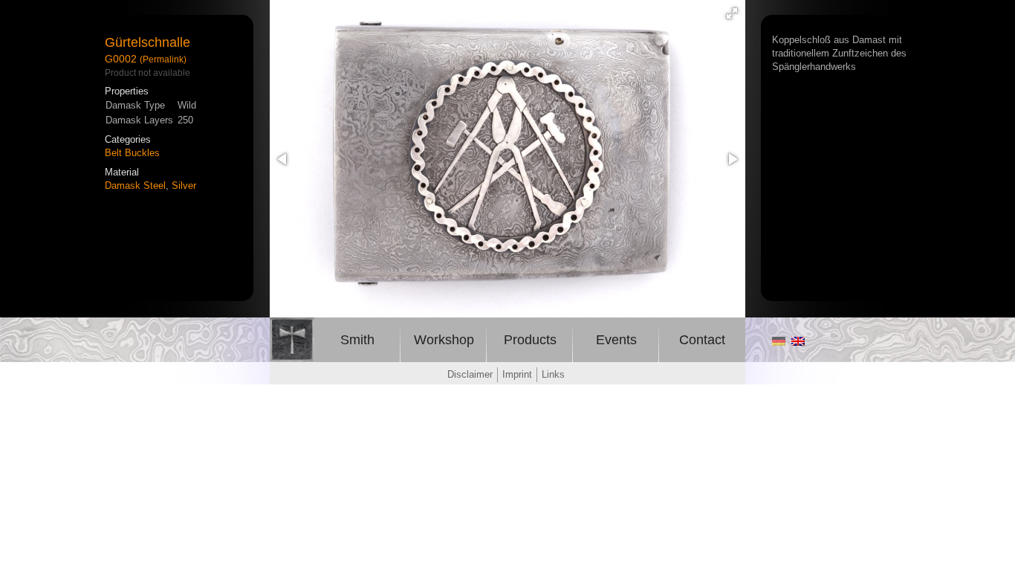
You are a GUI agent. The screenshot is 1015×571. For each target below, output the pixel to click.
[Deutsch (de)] (778, 342)
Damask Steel (135, 185)
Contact (702, 339)
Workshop (444, 339)
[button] (732, 13)
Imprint (517, 374)
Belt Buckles (132, 152)
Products (530, 339)
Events (616, 339)
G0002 (121, 59)
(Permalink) (163, 59)
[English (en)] (798, 342)
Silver (184, 185)
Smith (357, 339)
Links (553, 374)
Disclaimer (470, 374)
